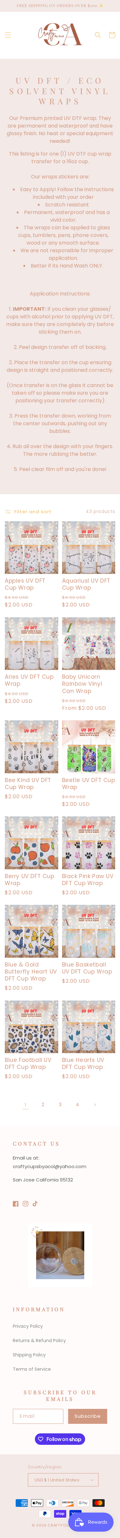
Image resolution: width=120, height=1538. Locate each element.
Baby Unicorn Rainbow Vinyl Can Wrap (82, 683)
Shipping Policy (29, 1355)
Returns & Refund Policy (39, 1340)
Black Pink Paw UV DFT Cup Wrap (88, 880)
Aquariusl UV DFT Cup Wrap (86, 584)
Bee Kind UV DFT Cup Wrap (28, 784)
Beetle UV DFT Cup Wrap (88, 784)
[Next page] (95, 1105)
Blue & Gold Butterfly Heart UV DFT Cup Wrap (31, 971)
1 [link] (25, 1104)
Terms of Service (32, 1369)
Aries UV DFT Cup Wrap (29, 680)
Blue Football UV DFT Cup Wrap (28, 1063)
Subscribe (88, 1416)
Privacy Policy (28, 1326)
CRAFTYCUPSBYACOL (68, 1525)
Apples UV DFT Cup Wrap (25, 584)
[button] (8, 35)
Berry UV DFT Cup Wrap (29, 880)
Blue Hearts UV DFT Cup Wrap (83, 1063)
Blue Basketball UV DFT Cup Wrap (87, 968)
